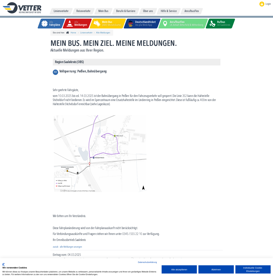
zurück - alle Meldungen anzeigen (67, 247)
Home (73, 32)
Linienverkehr (86, 32)
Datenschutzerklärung (147, 262)
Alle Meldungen (103, 32)
